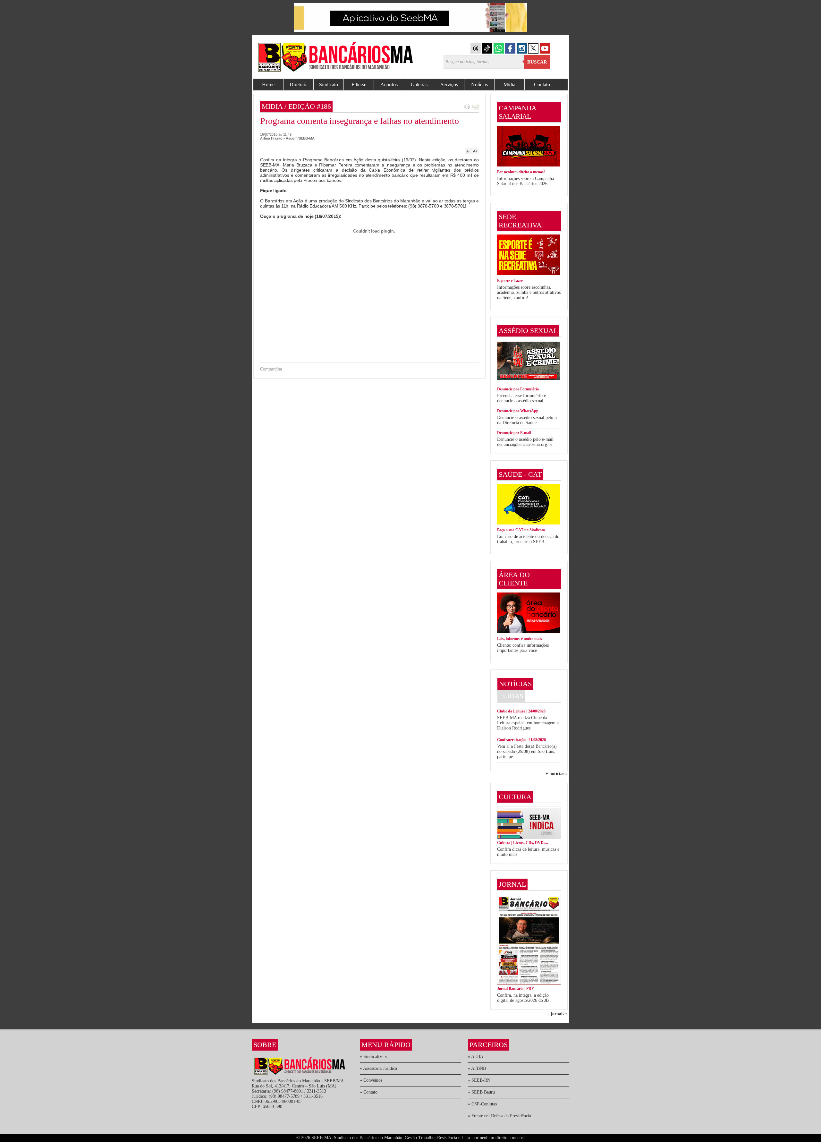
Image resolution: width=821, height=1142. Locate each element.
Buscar (537, 61)
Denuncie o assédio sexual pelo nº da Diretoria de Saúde (527, 420)
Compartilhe (271, 369)
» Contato (368, 1092)
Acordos (389, 84)
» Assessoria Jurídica (378, 1068)
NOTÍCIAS (515, 684)
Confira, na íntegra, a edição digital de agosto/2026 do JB (523, 998)
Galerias (419, 84)
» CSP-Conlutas (482, 1104)
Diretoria (299, 84)
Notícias (479, 84)
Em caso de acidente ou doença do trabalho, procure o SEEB (528, 539)
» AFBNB (477, 1068)
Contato (542, 84)
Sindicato (328, 84)
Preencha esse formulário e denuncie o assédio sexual (521, 398)
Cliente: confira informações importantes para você (523, 648)
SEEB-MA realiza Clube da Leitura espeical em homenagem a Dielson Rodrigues (528, 722)
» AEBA (475, 1056)
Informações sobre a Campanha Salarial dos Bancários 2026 (525, 181)
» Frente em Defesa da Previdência (499, 1115)
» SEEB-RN (479, 1080)
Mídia (509, 84)
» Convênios (371, 1080)
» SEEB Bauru (481, 1092)
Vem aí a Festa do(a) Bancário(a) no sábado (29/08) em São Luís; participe (527, 751)
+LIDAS (511, 696)
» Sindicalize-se (374, 1056)
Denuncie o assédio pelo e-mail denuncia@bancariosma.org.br (525, 442)
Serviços (449, 84)
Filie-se (358, 84)
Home (268, 84)
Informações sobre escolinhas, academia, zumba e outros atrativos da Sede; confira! (529, 292)
